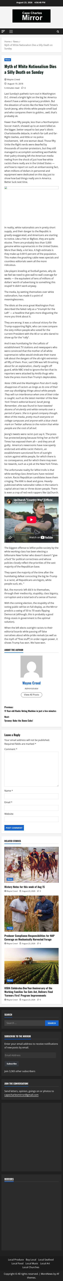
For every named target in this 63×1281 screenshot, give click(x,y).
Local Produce (16, 1259)
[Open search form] (58, 31)
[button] (3, 31)
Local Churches (30, 1267)
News (7, 59)
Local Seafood (46, 1259)
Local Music (31, 1263)
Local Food (17, 1263)
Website (8, 813)
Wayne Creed (13, 79)
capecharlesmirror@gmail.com (21, 1094)
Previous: (30, 709)
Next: (18, 718)
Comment (10, 749)
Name (8, 790)
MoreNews (47, 1273)
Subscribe (12, 1063)
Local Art (45, 1263)
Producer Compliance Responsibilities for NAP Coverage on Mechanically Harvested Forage (29, 937)
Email (8, 802)
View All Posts (31, 694)
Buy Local (31, 1259)
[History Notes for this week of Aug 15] (31, 865)
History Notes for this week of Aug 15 (24, 887)
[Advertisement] (31, 1137)
